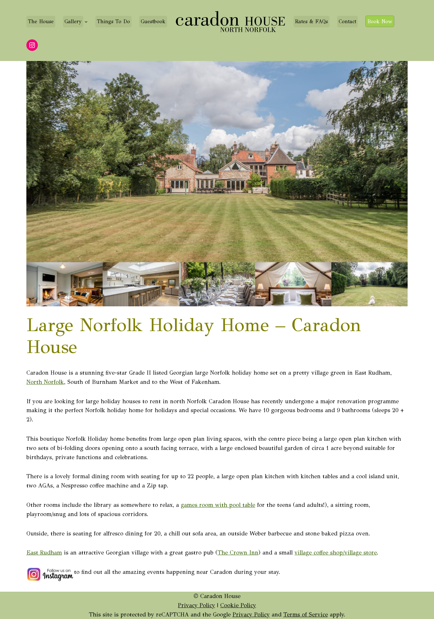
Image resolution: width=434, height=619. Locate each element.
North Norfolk (45, 381)
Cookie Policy (238, 605)
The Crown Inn (238, 552)
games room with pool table (218, 504)
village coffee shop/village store (336, 552)
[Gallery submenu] (86, 21)
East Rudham (44, 552)
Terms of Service (305, 614)
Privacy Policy (196, 605)
